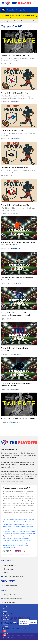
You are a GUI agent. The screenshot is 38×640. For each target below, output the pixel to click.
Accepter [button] (33, 622)
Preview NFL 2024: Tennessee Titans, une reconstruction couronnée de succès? (16, 314)
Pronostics (10, 10)
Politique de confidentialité (12, 595)
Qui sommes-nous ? (10, 565)
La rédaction (14, 213)
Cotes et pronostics (10, 586)
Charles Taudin (15, 422)
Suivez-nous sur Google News (13, 576)
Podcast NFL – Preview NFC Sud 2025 (15, 56)
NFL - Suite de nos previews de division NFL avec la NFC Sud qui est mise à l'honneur (17, 60)
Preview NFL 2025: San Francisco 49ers (15, 205)
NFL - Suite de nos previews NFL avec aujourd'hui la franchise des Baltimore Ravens (18, 172)
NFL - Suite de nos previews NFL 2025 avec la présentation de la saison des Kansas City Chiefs (17, 97)
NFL (3, 10)
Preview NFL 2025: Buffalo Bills (12, 130)
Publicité (6, 573)
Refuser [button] (14, 622)
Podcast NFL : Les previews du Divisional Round (18, 418)
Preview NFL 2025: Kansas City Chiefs (15, 93)
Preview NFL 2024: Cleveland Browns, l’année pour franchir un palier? (18, 243)
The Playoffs (7, 560)
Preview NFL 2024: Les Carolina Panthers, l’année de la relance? (16, 384)
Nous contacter (9, 569)
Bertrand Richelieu (16, 283)
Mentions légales (9, 602)
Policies (5, 590)
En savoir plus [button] (5, 627)
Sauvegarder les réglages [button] (23, 622)
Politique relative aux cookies (13, 598)
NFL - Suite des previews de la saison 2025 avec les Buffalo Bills (18, 134)
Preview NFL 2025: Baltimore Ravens (14, 168)
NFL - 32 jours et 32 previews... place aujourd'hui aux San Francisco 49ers (18, 209)
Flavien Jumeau (14, 64)
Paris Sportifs (20, 10)
